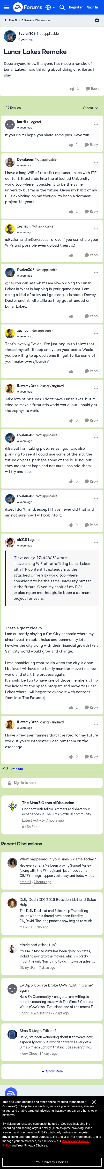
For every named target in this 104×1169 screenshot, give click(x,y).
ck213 (22, 540)
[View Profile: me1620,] (12, 903)
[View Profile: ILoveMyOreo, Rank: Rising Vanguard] (10, 389)
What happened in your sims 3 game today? (58, 859)
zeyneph (23, 226)
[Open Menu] (97, 20)
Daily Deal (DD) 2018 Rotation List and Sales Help (58, 902)
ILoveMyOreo (27, 386)
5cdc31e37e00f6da (35, 1013)
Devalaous (25, 159)
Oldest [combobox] (90, 108)
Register (76, 7)
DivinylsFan (28, 967)
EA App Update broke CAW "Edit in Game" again (56, 988)
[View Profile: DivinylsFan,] (12, 948)
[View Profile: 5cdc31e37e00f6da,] (12, 989)
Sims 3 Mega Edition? (38, 1030)
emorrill (25, 882)
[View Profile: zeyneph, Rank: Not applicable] (10, 229)
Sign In (92, 7)
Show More (14, 769)
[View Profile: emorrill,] (12, 863)
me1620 (26, 927)
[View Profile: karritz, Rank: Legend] (10, 124)
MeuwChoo (28, 1053)
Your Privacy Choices (52, 1162)
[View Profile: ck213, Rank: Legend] (10, 542)
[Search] (62, 7)
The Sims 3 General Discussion (29, 20)
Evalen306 (27, 33)
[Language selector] (50, 7)
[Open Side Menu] (6, 7)
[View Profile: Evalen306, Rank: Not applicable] (10, 36)
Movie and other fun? (38, 944)
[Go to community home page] (28, 7)
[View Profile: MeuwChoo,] (12, 1034)
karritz (22, 122)
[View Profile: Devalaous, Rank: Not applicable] (10, 162)
